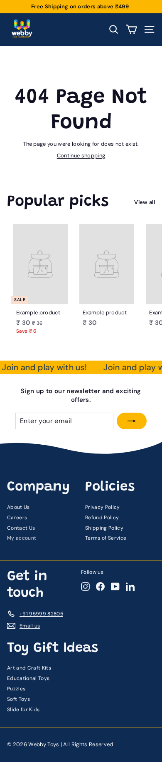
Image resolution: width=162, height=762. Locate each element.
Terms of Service (105, 538)
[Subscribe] (132, 421)
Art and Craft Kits (29, 668)
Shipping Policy (104, 528)
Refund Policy (102, 517)
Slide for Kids (23, 709)
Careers (17, 517)
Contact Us (21, 528)
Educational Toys (28, 678)
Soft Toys (18, 699)
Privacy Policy (102, 507)
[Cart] (131, 29)
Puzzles (16, 688)
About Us (18, 507)
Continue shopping (81, 155)
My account (21, 538)
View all (144, 202)
